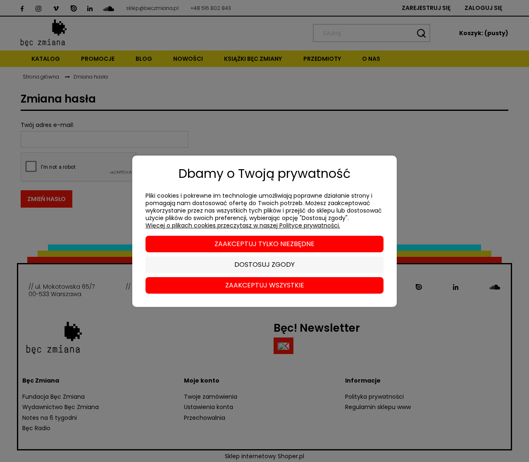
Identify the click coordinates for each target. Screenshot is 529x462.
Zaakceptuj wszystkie (264, 285)
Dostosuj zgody (264, 264)
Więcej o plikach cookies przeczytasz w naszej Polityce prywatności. (242, 225)
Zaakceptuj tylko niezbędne (264, 244)
